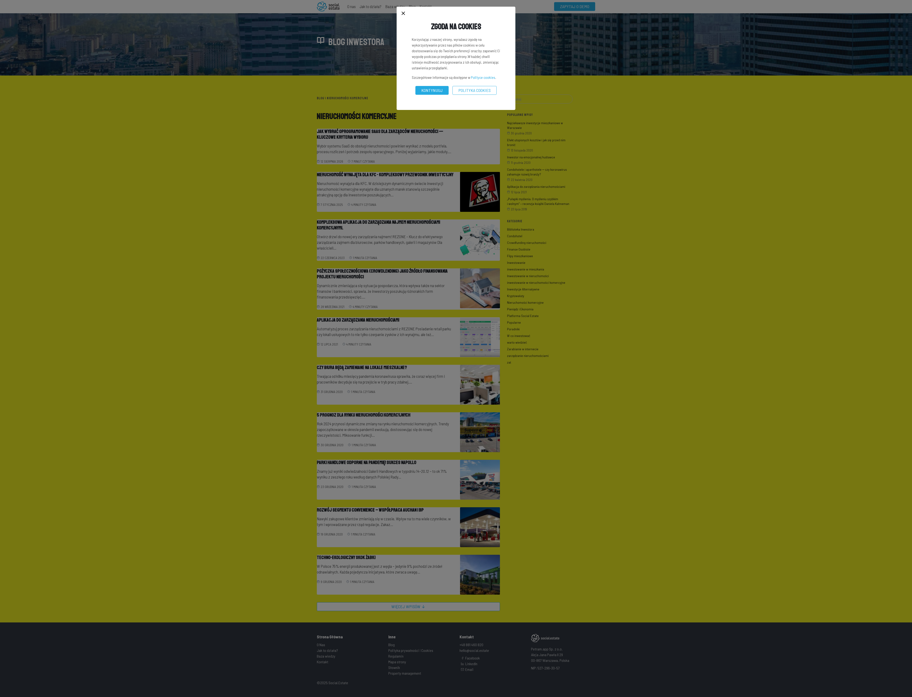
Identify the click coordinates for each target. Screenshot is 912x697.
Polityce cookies (483, 77)
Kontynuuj (432, 90)
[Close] (403, 14)
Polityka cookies (474, 90)
